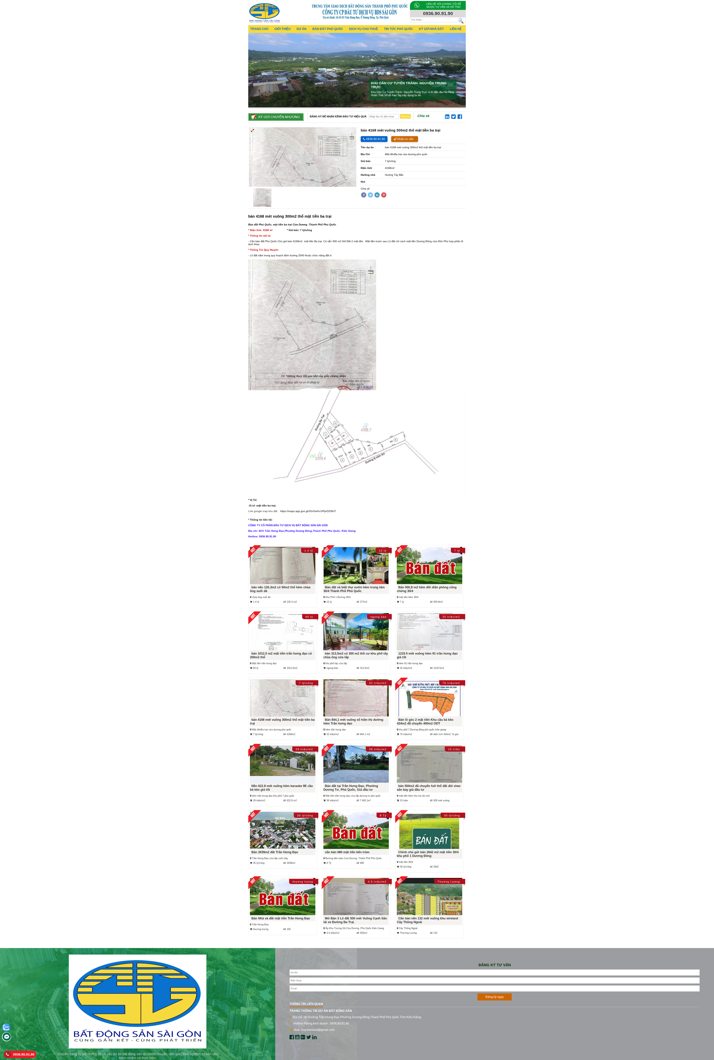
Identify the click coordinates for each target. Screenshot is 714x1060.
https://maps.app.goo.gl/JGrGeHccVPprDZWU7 (308, 511)
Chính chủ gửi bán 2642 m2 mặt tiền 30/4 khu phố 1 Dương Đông (428, 854)
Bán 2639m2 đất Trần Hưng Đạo (274, 852)
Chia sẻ (423, 116)
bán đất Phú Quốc (266, 241)
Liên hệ (456, 29)
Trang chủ (259, 29)
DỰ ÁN (301, 29)
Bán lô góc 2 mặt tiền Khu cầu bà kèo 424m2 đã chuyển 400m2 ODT (425, 721)
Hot (363, 181)
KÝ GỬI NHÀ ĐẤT (431, 29)
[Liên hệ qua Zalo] (6, 1030)
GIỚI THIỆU (282, 29)
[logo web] (137, 1001)
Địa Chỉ (365, 154)
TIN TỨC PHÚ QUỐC (398, 29)
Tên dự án (367, 147)
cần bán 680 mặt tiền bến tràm (347, 852)
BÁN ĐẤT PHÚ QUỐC (327, 29)
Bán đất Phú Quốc (259, 224)
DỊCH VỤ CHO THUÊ (363, 29)
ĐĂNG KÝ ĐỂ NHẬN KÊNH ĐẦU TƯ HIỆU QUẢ (338, 116)
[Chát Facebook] (6, 1040)
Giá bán (366, 161)
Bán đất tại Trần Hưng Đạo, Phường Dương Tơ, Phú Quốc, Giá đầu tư (350, 787)
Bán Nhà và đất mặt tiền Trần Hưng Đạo (280, 918)
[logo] (264, 23)
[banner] (359, 19)
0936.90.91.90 (23, 1054)
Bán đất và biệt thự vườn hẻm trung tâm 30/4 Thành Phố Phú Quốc (354, 589)
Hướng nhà (368, 174)
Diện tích (366, 167)
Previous (243, 157)
